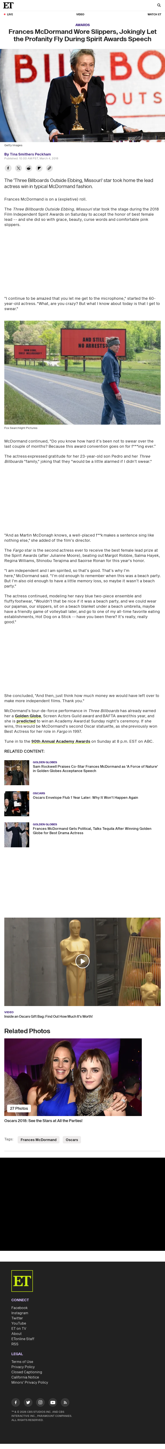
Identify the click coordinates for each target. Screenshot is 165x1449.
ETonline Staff (22, 1339)
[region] (82, 1204)
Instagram (19, 1313)
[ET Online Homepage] (9, 5)
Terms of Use (22, 1361)
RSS (14, 1344)
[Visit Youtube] (53, 1402)
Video (80, 15)
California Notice (25, 1377)
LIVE (10, 15)
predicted (26, 721)
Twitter (17, 1318)
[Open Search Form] (159, 5)
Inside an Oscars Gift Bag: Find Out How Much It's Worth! (48, 1016)
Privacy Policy (23, 1367)
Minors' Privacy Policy (29, 1382)
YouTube (18, 1323)
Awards (82, 25)
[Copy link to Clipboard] (49, 168)
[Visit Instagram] (40, 1403)
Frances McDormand (39, 1140)
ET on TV (18, 1328)
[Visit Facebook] (15, 1403)
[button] (82, 961)
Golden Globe (28, 716)
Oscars (72, 1140)
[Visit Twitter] (28, 1403)
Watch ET (154, 15)
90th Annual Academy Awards (60, 741)
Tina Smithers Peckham (30, 154)
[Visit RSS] (65, 1403)
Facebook (19, 1308)
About (16, 1333)
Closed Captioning (26, 1372)
